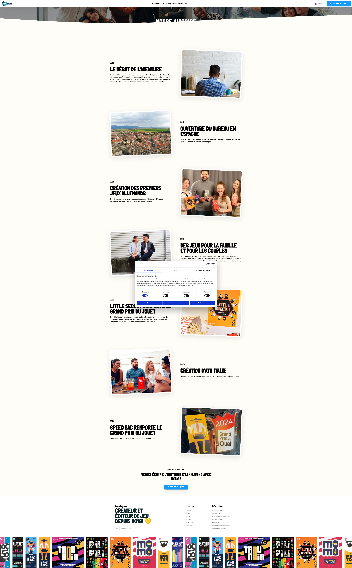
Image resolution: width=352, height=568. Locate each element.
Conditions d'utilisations (219, 528)
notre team (167, 4)
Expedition (215, 522)
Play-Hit (188, 519)
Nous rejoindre (178, 4)
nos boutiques (157, 4)
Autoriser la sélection (176, 303)
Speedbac (189, 510)
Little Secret (190, 522)
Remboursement (217, 519)
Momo (188, 513)
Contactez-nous (217, 510)
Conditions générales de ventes (221, 525)
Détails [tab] (176, 270)
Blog (186, 4)
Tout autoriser (202, 303)
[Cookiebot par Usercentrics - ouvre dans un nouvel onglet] (207, 264)
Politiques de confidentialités (220, 516)
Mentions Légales (217, 513)
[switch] (165, 295)
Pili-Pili (188, 516)
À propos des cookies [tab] (203, 270)
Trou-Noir (189, 525)
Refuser (149, 303)
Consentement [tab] (148, 270)
